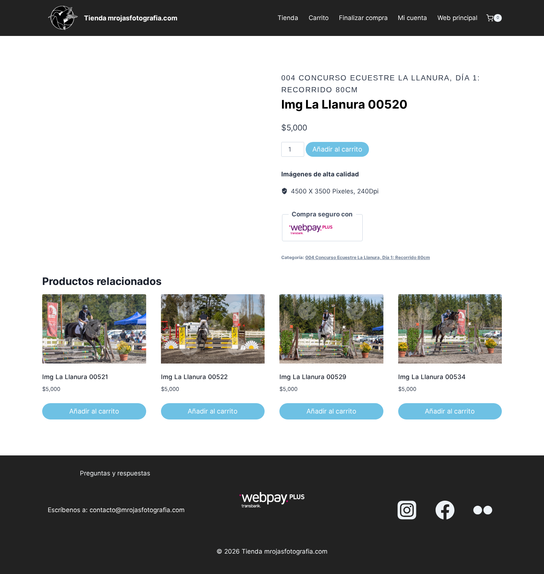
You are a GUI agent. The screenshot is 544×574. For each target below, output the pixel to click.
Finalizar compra (363, 17)
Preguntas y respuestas (115, 473)
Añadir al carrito (337, 149)
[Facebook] (445, 510)
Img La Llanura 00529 (312, 377)
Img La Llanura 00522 (194, 377)
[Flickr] (483, 510)
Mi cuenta (412, 17)
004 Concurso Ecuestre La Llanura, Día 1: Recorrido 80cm (367, 257)
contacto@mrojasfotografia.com (137, 510)
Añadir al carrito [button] (94, 411)
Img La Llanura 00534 (432, 377)
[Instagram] (407, 510)
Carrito (319, 17)
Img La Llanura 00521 (75, 377)
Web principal (457, 17)
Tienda (288, 17)
